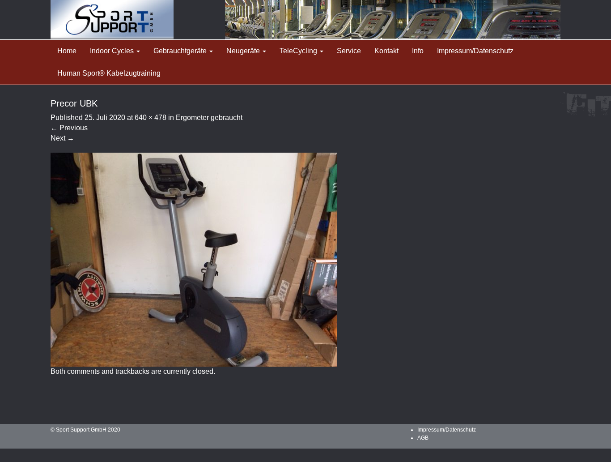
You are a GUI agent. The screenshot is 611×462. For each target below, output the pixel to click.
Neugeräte (244, 51)
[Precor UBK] (194, 259)
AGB (423, 438)
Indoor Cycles (113, 51)
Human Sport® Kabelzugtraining (109, 73)
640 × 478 (150, 117)
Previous (69, 128)
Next (62, 138)
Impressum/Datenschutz (475, 51)
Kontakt (386, 51)
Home (66, 51)
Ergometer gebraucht (209, 117)
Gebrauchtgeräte (180, 51)
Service (349, 51)
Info (418, 51)
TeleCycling (299, 51)
